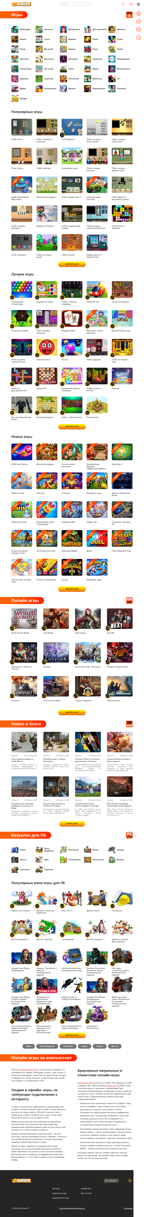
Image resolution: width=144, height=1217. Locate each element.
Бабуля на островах (20, 908)
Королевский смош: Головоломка (45, 514)
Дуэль (90, 542)
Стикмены (121, 88)
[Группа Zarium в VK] (130, 1181)
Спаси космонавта (120, 299)
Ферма (96, 69)
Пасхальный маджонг (46, 197)
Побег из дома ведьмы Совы (118, 169)
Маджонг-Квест (69, 328)
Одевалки (24, 79)
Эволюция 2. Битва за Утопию (21, 665)
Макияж (71, 88)
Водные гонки (17, 484)
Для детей (48, 49)
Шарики (72, 49)
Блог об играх (86, 1193)
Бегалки (120, 860)
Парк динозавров (69, 542)
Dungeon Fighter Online (117, 664)
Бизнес (96, 850)
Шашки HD (41, 386)
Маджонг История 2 (45, 226)
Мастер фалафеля (45, 455)
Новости (14, 756)
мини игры (112, 1086)
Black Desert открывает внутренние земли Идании (119, 805)
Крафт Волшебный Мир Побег (20, 189)
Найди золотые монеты (94, 387)
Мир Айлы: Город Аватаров (95, 323)
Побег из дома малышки (43, 329)
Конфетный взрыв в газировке (71, 387)
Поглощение (92, 415)
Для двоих (73, 59)
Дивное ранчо (93, 911)
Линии (23, 850)
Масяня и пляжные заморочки (45, 909)
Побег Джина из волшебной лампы (120, 198)
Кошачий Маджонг (44, 415)
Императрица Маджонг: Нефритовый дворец (96, 458)
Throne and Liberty (51, 698)
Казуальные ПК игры (60, 1198)
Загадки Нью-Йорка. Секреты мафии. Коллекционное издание (20, 1000)
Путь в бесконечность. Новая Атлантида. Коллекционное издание (21, 1027)
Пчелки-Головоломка (46, 571)
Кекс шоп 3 (67, 908)
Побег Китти (16, 139)
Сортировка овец (69, 168)
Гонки (95, 49)
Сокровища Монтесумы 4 (93, 1024)
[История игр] (131, 4)
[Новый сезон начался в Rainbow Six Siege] (56, 786)
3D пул (65, 357)
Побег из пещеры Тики (120, 358)
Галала (65, 571)
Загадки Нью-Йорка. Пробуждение (20, 969)
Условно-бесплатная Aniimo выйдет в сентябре (87, 805)
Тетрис (120, 39)
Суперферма (68, 937)
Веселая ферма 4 (95, 937)
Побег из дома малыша (93, 169)
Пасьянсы (48, 29)
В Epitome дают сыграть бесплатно (54, 760)
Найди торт (92, 513)
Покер (22, 49)
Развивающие (123, 59)
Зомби (120, 49)
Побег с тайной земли (72, 415)
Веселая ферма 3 (19, 937)
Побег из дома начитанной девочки (96, 227)
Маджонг (72, 39)
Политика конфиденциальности (72, 1208)
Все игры (56, 1189)
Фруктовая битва (19, 513)
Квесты (23, 860)
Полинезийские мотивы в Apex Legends (118, 760)
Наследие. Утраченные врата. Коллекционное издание (120, 969)
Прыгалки (24, 59)
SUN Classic (80, 630)
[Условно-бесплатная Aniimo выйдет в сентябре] (88, 786)
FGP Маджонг (68, 137)
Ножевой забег (68, 513)
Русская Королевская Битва (21, 416)
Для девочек (74, 29)
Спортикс (66, 484)
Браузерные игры (59, 1193)
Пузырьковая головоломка (17, 300)
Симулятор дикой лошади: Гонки (19, 543)
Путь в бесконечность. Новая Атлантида (72, 1024)
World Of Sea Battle (20, 630)
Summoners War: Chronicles (88, 664)
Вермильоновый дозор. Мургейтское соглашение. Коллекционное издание (121, 1001)
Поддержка (128, 1208)
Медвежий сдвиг (94, 571)
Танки (71, 69)
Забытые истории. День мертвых (120, 940)
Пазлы (95, 39)
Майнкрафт (25, 29)
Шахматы (121, 29)
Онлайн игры (86, 1189)
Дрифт (23, 88)
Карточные (49, 59)
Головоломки (50, 88)
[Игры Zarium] (21, 3)
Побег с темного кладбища (69, 300)
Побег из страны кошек (44, 256)
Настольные (98, 860)
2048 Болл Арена (19, 455)
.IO (118, 79)
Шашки (23, 39)
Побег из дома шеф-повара (71, 227)
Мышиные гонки (94, 484)
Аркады (23, 98)
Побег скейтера (43, 168)
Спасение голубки (19, 328)
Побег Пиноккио (18, 255)
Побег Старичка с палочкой (44, 140)
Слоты (47, 39)
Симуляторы (26, 69)
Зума (46, 860)
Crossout (15, 698)
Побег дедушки (94, 357)
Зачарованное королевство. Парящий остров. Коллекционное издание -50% (44, 999)
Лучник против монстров (68, 457)
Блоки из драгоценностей (18, 387)
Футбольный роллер (45, 542)
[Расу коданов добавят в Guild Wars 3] (24, 742)
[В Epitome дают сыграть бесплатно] (56, 742)
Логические (73, 79)
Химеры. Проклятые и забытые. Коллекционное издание (46, 969)
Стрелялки (97, 59)
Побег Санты (17, 168)
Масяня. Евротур (44, 937)
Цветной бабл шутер (121, 328)
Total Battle (48, 630)
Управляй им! (93, 299)
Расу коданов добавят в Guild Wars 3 (22, 760)
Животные (97, 79)
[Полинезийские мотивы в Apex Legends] (120, 742)
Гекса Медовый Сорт (121, 542)
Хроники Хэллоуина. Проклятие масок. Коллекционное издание (96, 969)
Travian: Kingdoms (83, 698)
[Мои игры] (123, 4)
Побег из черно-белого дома (94, 140)
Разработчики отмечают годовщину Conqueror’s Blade (22, 806)
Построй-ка (117, 908)
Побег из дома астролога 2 (118, 140)
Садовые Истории (44, 299)
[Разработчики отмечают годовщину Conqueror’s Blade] (24, 786)
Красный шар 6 (43, 357)
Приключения (99, 88)
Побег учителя (68, 255)
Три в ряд (48, 69)
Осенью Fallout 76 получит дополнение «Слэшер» (87, 760)
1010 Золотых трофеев (118, 227)
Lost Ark (46, 664)
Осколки (115, 386)
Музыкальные (123, 69)
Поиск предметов (49, 850)
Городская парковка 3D (121, 514)
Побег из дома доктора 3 (18, 227)
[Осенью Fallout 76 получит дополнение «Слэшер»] (88, 742)
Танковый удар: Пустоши (94, 189)
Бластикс (40, 484)
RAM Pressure (113, 698)
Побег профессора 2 (71, 197)
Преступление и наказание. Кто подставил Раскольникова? (43, 1027)
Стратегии (48, 79)
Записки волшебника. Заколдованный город (72, 969)
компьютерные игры (28, 1070)
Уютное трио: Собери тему (21, 572)
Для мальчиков (100, 29)
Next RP (110, 630)
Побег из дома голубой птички (18, 358)
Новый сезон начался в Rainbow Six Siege (54, 805)
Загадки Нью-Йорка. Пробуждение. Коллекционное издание (96, 1000)
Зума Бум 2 (117, 455)
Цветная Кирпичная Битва (121, 485)
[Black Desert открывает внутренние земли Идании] (120, 786)
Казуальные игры (85, 1083)
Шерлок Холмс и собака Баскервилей (71, 998)
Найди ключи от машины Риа (94, 256)
